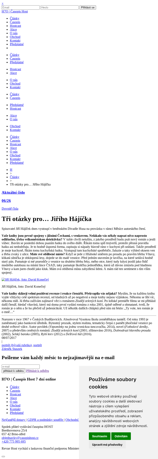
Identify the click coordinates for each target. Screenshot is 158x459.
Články (14, 177)
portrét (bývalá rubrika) (17, 345)
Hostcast (15, 394)
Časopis (15, 390)
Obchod (15, 405)
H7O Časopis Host (15, 11)
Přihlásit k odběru (37, 370)
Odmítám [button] (121, 436)
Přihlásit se (87, 7)
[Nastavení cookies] (3, 456)
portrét (37, 345)
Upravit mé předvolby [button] (107, 444)
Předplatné (17, 413)
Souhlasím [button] (99, 436)
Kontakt (15, 409)
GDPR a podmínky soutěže (45, 419)
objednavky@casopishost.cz (20, 438)
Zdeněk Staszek (12, 349)
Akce (13, 398)
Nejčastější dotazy (14, 419)
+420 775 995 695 (14, 441)
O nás (13, 401)
